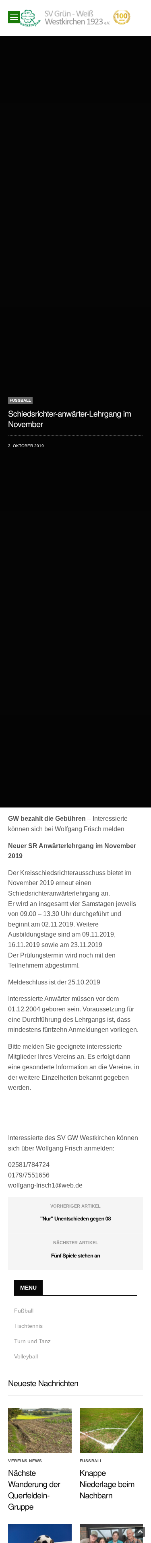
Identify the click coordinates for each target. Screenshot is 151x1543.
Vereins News (25, 1461)
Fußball (23, 1310)
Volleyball (26, 1356)
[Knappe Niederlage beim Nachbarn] (111, 1430)
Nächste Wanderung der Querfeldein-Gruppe (34, 1489)
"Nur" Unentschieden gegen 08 (75, 1218)
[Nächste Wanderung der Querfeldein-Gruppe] (40, 1430)
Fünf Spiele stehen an (75, 1255)
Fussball (20, 400)
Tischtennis (28, 1326)
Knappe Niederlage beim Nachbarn (107, 1484)
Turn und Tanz (32, 1341)
